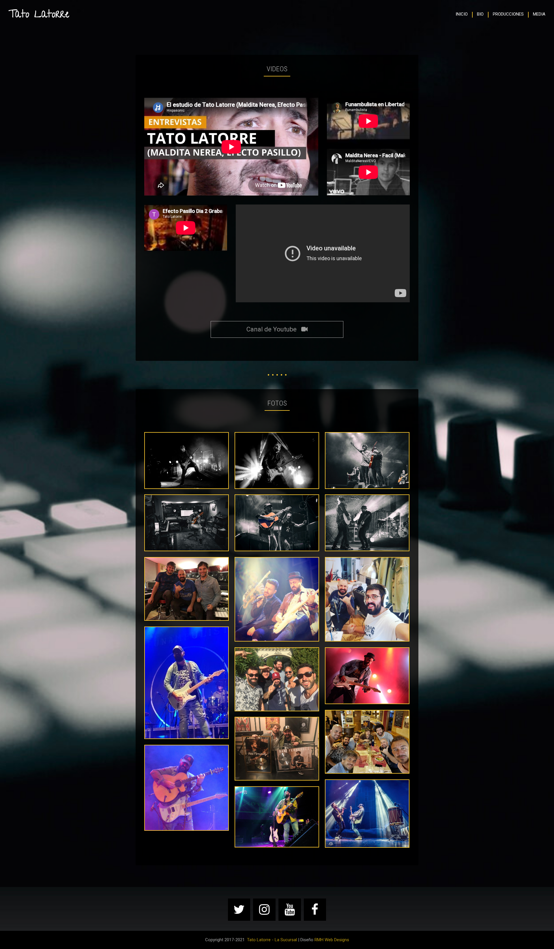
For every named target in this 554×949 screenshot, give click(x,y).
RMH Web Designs (332, 939)
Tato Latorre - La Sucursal (272, 939)
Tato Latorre (39, 15)
